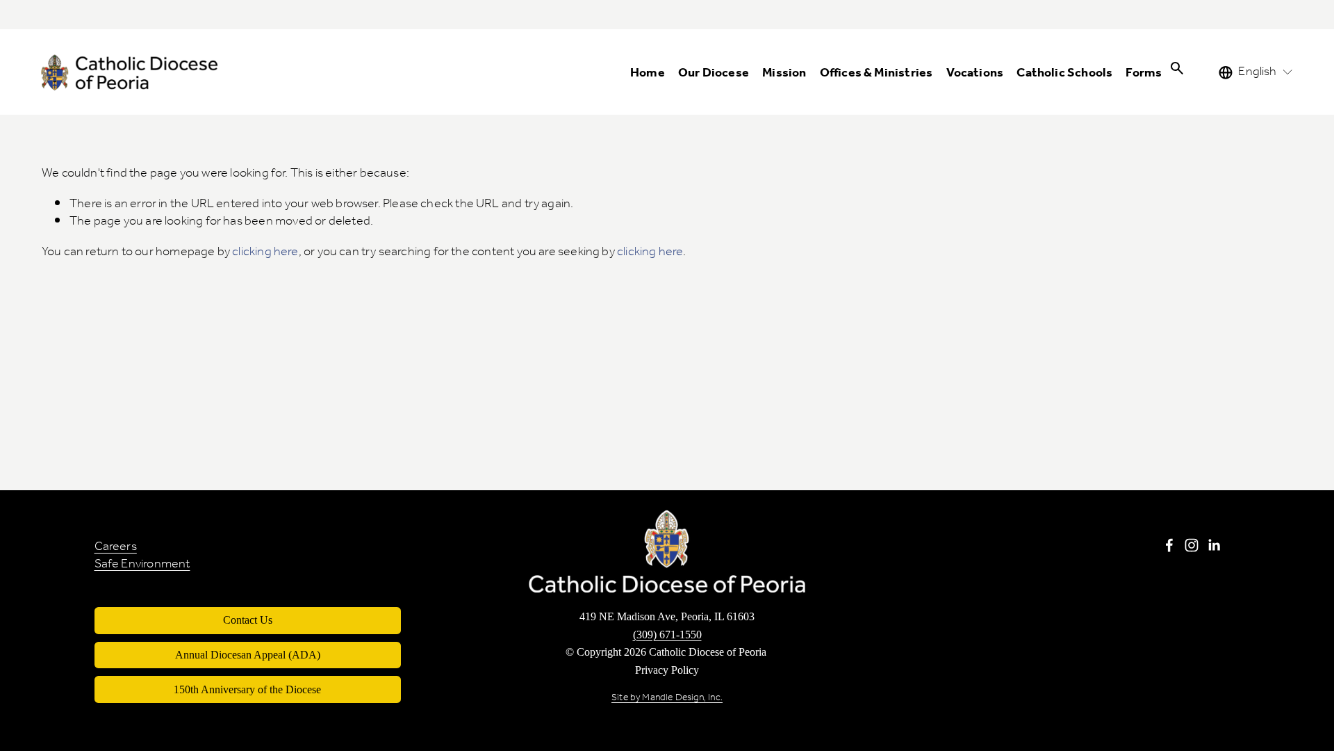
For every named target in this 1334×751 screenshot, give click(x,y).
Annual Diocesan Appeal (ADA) (247, 655)
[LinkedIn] (1214, 545)
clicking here (265, 252)
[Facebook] (1169, 545)
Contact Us (247, 620)
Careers (115, 547)
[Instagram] (1192, 545)
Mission (784, 74)
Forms (1144, 74)
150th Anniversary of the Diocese (247, 689)
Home (647, 74)
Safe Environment (142, 565)
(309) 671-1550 (667, 634)
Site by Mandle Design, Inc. (667, 698)
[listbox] (1256, 72)
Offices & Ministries (876, 74)
